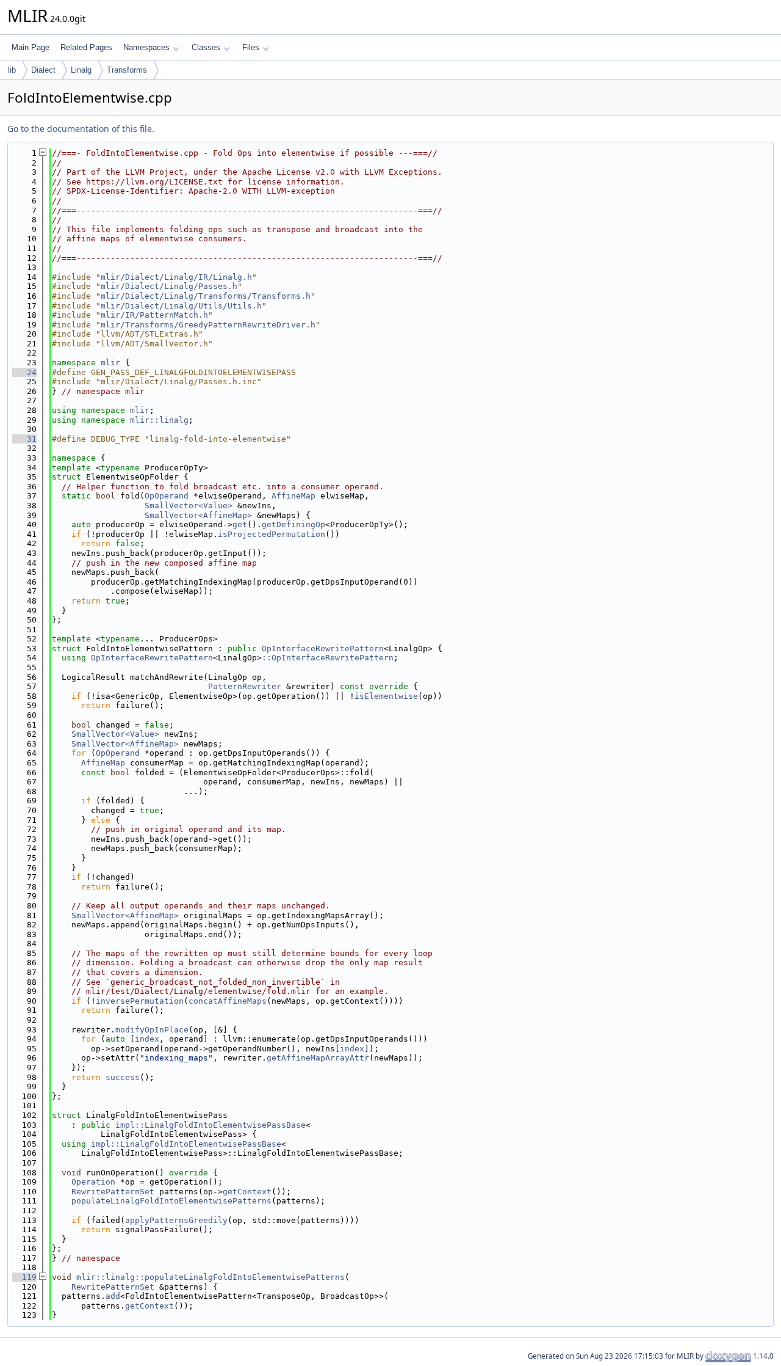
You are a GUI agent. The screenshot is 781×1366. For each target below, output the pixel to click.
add (113, 1296)
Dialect (43, 70)
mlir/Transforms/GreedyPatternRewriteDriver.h (208, 324)
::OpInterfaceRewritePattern (328, 657)
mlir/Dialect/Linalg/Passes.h (169, 286)
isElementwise (386, 696)
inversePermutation (140, 1001)
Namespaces (146, 47)
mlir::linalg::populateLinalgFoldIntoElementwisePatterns (210, 1277)
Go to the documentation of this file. (80, 128)
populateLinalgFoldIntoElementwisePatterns (171, 1200)
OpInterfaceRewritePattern (323, 648)
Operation (93, 1181)
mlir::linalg (159, 420)
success (123, 1077)
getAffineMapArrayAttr (318, 1057)
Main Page (30, 47)
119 (24, 1277)
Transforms (127, 70)
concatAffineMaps (228, 1001)
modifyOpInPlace (152, 1029)
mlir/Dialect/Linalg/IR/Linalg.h (176, 277)
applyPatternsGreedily (176, 1220)
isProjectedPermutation (271, 534)
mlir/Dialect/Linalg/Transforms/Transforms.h (206, 296)
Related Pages (86, 47)
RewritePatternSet (112, 1191)
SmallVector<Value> (188, 505)
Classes (206, 47)
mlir (110, 362)
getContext (247, 1191)
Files (250, 47)
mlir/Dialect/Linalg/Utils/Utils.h (181, 305)
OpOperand (167, 495)
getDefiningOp (293, 524)
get (239, 524)
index (147, 1038)
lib (12, 70)
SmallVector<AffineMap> (198, 515)
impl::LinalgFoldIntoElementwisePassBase (210, 1125)
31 (24, 439)
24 (24, 372)
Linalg (81, 70)
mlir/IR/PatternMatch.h (154, 315)
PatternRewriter (244, 686)
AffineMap (293, 495)
